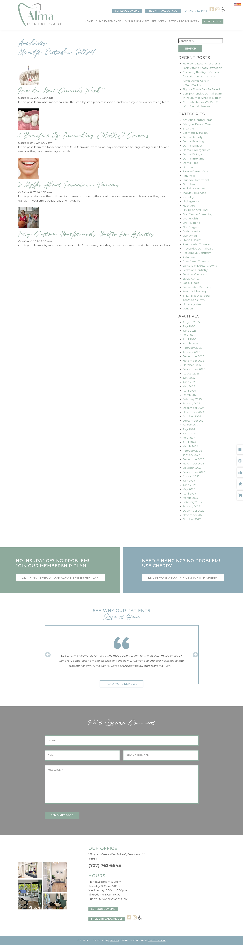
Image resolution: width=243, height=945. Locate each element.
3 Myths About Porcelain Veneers (69, 185)
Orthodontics (192, 231)
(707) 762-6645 (197, 10)
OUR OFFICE (102, 848)
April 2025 (189, 390)
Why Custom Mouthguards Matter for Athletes (86, 234)
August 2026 (191, 322)
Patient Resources (183, 21)
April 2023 (189, 493)
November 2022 (193, 515)
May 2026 (189, 335)
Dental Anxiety (192, 137)
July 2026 (189, 326)
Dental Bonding (193, 141)
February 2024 (192, 450)
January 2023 (191, 506)
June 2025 (189, 382)
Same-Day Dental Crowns (200, 265)
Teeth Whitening (194, 291)
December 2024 (194, 407)
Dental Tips (190, 162)
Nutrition (189, 205)
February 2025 (192, 399)
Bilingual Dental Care (197, 124)
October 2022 (192, 519)
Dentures (189, 167)
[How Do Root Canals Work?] (28, 75)
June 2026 (189, 330)
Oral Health (190, 218)
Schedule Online (127, 10)
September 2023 (194, 472)
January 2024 (192, 455)
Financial (189, 175)
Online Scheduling (195, 210)
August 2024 (191, 425)
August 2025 (191, 373)
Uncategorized (193, 304)
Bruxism (188, 128)
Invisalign (189, 197)
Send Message (62, 815)
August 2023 (191, 476)
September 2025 (194, 369)
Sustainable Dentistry (197, 287)
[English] (235, 4)
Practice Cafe (157, 940)
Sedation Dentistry (195, 270)
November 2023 (193, 463)
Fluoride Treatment (196, 180)
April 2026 (189, 339)
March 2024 (190, 446)
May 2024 (189, 437)
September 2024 (194, 420)
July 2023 (189, 480)
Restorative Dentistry (197, 252)
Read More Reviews (121, 683)
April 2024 (189, 442)
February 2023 (192, 502)
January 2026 (191, 352)
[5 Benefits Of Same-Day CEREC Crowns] (28, 120)
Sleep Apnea (191, 278)
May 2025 (189, 386)
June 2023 (189, 485)
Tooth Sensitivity (194, 300)
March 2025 (190, 395)
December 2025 (193, 356)
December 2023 (193, 459)
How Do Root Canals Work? (61, 90)
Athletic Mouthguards (197, 120)
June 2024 (190, 433)
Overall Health (192, 240)
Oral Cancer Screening (198, 214)
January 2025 (191, 403)
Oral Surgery (191, 227)
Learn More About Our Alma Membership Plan (60, 577)
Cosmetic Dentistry (195, 132)
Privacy (114, 940)
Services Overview (195, 274)
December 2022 (193, 510)
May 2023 (189, 489)
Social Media (191, 282)
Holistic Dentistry (194, 188)
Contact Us (212, 21)
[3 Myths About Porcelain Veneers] (28, 169)
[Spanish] (239, 4)
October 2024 (192, 416)
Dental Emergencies (196, 150)
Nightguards (191, 201)
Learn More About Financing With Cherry (183, 577)
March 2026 (190, 343)
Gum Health (191, 184)
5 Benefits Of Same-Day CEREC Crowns (83, 135)
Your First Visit (137, 21)
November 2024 (193, 412)
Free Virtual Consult (163, 10)
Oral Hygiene (191, 222)
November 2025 (193, 360)
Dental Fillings (192, 154)
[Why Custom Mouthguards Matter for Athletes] (28, 218)
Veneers (188, 308)
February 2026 (192, 347)
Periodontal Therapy (196, 244)
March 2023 (190, 497)
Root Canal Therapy (196, 261)
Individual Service (194, 193)
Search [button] (190, 48)
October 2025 (192, 365)
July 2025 (189, 377)
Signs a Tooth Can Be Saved (201, 89)
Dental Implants (193, 158)
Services (158, 21)
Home (88, 21)
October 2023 (192, 467)
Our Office (190, 235)
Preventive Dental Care (198, 248)
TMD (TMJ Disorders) (196, 295)
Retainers (189, 257)
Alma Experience (108, 21)
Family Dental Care (195, 171)
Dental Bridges (193, 145)
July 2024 (189, 429)
